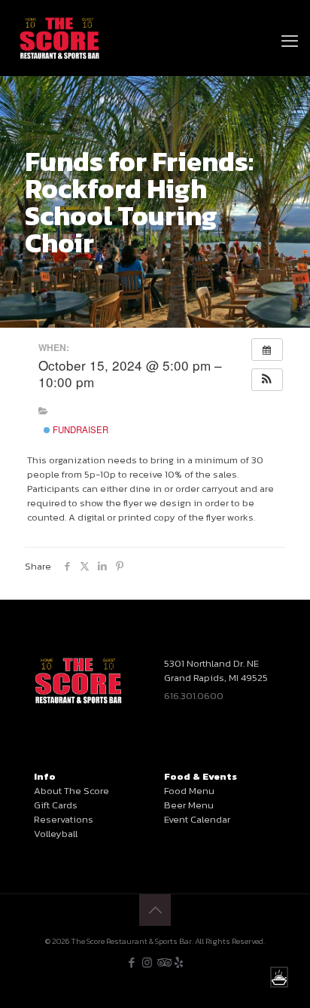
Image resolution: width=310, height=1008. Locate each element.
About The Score (71, 790)
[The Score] (60, 37)
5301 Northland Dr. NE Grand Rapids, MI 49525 (216, 670)
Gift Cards (56, 805)
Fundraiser (79, 429)
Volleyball (56, 833)
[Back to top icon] (155, 910)
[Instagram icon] (147, 962)
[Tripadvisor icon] (163, 962)
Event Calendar (197, 819)
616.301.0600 (193, 696)
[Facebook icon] (131, 962)
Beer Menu (189, 805)
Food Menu (189, 790)
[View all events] (267, 349)
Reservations (63, 819)
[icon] (178, 962)
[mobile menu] (289, 22)
